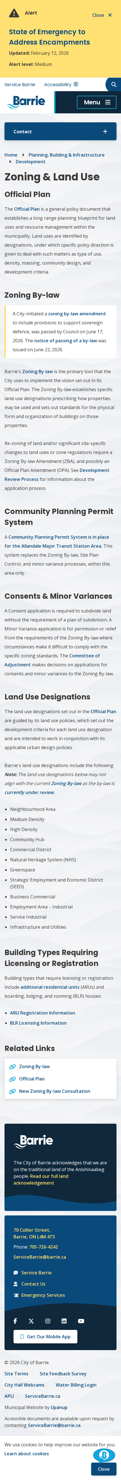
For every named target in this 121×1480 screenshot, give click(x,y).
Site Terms (16, 1374)
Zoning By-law (37, 371)
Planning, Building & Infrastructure (67, 155)
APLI (9, 1396)
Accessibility (57, 84)
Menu (92, 102)
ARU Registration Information (42, 1013)
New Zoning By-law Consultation (54, 1091)
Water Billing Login (76, 1385)
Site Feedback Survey (63, 1374)
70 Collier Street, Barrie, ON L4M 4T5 (34, 1233)
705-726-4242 (43, 1247)
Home (11, 155)
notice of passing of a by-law (65, 341)
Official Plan (27, 209)
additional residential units (50, 987)
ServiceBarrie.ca (42, 1396)
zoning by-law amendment (77, 314)
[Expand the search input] (113, 84)
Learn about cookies (27, 1454)
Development (31, 162)
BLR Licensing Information (38, 1023)
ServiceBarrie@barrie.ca (36, 1257)
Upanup (59, 1407)
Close (104, 1469)
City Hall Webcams (24, 1385)
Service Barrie (20, 84)
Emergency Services (43, 1295)
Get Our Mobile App (49, 1337)
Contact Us (33, 1284)
